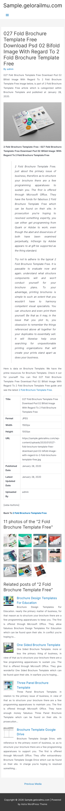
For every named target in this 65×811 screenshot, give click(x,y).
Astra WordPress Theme (34, 804)
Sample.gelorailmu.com (32, 5)
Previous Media (33, 783)
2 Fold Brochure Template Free (35, 390)
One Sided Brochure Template (38, 645)
